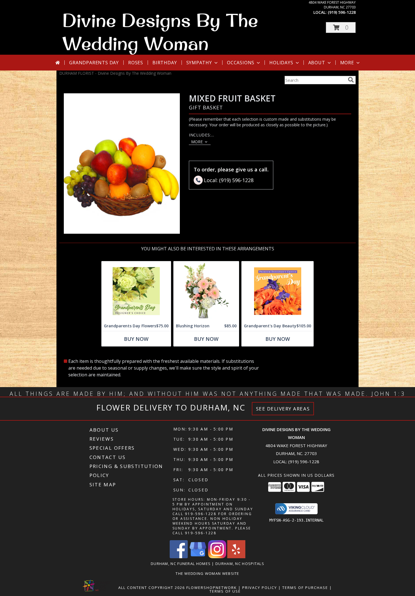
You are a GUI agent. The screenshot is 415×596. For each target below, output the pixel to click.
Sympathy (199, 62)
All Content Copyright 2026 (151, 587)
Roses (135, 62)
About (316, 62)
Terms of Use (225, 591)
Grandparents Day (94, 62)
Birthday (164, 62)
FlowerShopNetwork (211, 587)
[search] (350, 80)
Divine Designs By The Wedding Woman (160, 31)
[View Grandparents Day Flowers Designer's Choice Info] (136, 291)
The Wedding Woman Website (207, 573)
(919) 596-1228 (342, 12)
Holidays (281, 62)
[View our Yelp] (236, 556)
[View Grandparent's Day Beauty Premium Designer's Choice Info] (277, 291)
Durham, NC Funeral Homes (181, 563)
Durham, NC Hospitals (239, 563)
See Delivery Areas (283, 408)
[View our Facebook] (179, 556)
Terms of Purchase (305, 587)
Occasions (240, 62)
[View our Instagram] (217, 556)
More (347, 62)
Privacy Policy (259, 587)
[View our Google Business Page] (198, 556)
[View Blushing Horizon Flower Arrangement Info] (206, 291)
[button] (341, 27)
